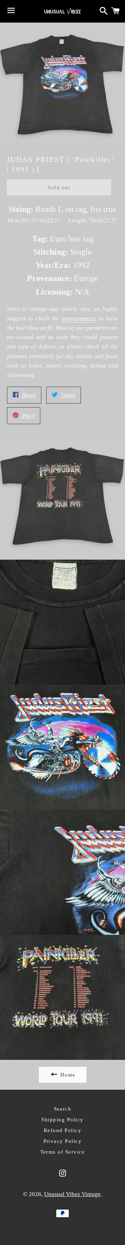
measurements (79, 318)
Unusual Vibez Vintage (72, 1194)
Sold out (59, 187)
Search (63, 1109)
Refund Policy (63, 1130)
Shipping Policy (62, 1119)
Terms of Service (62, 1152)
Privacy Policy (62, 1141)
